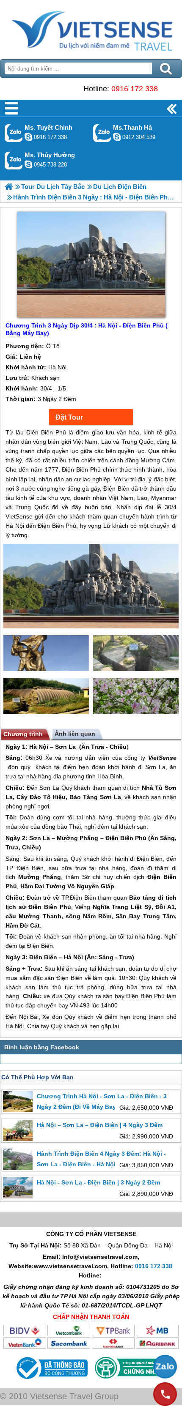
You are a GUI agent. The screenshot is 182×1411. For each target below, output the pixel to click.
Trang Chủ (91, 27)
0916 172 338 (134, 89)
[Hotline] (165, 1394)
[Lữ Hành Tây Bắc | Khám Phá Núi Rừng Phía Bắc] (9, 186)
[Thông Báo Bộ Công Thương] (51, 1381)
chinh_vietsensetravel (28, 137)
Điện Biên (119, 838)
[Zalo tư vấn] (165, 1366)
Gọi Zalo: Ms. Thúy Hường (13, 160)
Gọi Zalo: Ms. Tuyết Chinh (13, 132)
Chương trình (23, 734)
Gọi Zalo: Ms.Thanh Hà (102, 132)
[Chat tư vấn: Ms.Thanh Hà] (117, 137)
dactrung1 (28, 164)
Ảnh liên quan (75, 733)
